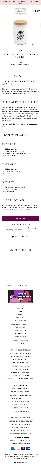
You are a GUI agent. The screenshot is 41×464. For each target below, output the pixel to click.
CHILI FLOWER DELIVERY (20, 385)
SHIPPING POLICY (20, 337)
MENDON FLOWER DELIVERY (20, 372)
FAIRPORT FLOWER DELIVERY (20, 424)
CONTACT (20, 308)
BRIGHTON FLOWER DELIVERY (20, 418)
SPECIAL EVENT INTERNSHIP (20, 324)
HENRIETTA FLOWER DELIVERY (20, 430)
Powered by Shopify (20, 462)
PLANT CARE (20, 318)
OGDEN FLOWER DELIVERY (20, 369)
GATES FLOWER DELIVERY (20, 389)
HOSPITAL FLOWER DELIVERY (20, 405)
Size (20, 72)
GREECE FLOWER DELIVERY (20, 427)
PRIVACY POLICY (20, 330)
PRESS (20, 314)
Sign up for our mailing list (20, 286)
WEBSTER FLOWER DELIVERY (20, 443)
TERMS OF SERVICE (20, 327)
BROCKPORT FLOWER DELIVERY (20, 353)
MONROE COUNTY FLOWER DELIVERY (20, 379)
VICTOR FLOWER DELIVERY (20, 398)
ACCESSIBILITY (20, 343)
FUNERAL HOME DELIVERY (20, 401)
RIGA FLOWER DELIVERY (20, 359)
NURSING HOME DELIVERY (20, 408)
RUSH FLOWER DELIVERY (20, 363)
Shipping (13, 64)
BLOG (20, 311)
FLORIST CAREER (20, 321)
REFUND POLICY (20, 334)
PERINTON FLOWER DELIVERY (20, 356)
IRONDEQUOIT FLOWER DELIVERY (20, 434)
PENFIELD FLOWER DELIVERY (20, 392)
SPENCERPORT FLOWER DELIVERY (21, 395)
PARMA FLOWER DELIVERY (20, 366)
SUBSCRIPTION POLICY (20, 340)
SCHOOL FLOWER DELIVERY (21, 411)
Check (34, 228)
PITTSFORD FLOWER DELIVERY (20, 437)
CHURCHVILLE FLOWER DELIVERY (20, 350)
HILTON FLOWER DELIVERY (20, 375)
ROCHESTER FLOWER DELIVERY (20, 440)
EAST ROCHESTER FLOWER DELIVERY (21, 421)
